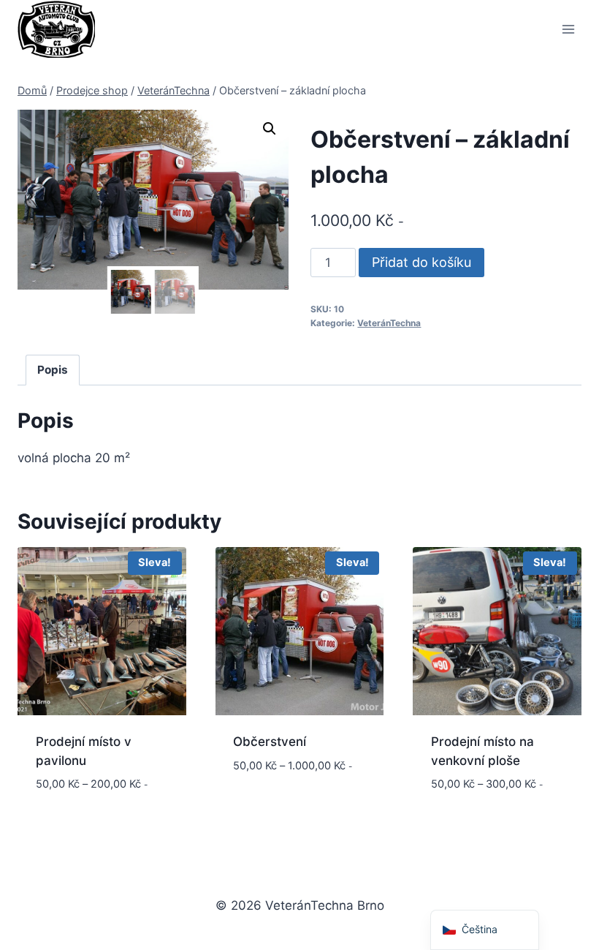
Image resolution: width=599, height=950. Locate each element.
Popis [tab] (52, 370)
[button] (269, 129)
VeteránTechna (389, 322)
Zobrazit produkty (292, 789)
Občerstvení (269, 741)
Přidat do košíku (421, 262)
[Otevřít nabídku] (567, 29)
